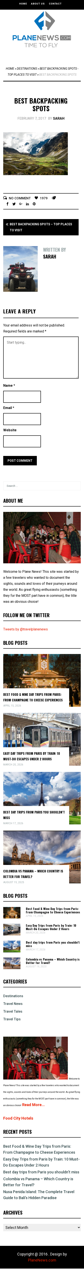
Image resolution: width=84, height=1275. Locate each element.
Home (23, 3)
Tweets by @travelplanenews (25, 629)
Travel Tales (12, 1011)
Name (9, 385)
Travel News (13, 1004)
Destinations (27, 68)
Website (10, 430)
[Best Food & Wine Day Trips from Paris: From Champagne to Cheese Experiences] (11, 917)
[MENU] (43, 55)
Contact (55, 3)
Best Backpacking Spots (41, 104)
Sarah (58, 118)
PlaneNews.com (42, 1260)
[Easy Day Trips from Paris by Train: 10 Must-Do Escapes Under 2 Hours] (11, 934)
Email (8, 408)
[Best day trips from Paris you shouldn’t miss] (11, 951)
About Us (38, 3)
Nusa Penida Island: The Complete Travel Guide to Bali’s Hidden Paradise (38, 1194)
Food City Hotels (18, 1118)
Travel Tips (12, 1019)
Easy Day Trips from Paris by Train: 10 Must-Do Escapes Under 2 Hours (51, 927)
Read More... (33, 1104)
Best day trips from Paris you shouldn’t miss (53, 944)
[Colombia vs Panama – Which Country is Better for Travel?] (11, 968)
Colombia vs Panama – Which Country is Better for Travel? (53, 961)
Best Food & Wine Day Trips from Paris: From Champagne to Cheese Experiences (53, 910)
